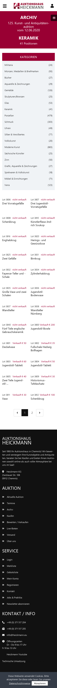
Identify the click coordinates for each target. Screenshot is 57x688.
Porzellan (9, 115)
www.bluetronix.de (35, 661)
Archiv (9, 509)
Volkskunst (10, 140)
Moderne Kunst (12, 147)
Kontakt (10, 591)
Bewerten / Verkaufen (17, 522)
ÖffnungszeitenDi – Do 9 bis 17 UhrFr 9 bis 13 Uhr (14, 645)
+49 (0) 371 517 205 (16, 628)
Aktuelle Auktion (15, 496)
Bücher (8, 77)
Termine (10, 503)
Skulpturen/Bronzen (14, 96)
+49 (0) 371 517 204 (16, 622)
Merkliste (11, 565)
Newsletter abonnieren (18, 603)
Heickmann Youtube (17, 654)
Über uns (11, 541)
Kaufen (10, 515)
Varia (7, 184)
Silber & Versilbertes (15, 134)
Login (9, 559)
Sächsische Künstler (14, 153)
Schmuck (9, 121)
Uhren (8, 128)
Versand (10, 534)
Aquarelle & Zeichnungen (17, 83)
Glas (7, 102)
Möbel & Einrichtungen (16, 178)
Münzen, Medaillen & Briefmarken (22, 71)
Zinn (7, 159)
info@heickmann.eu (17, 634)
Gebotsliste (12, 572)
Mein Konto (12, 578)
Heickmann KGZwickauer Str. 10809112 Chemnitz (11, 475)
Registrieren (12, 584)
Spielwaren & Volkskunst (17, 172)
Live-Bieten (12, 528)
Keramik (9, 109)
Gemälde (9, 90)
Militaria (9, 64)
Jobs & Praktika (14, 597)
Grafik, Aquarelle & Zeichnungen (21, 165)
